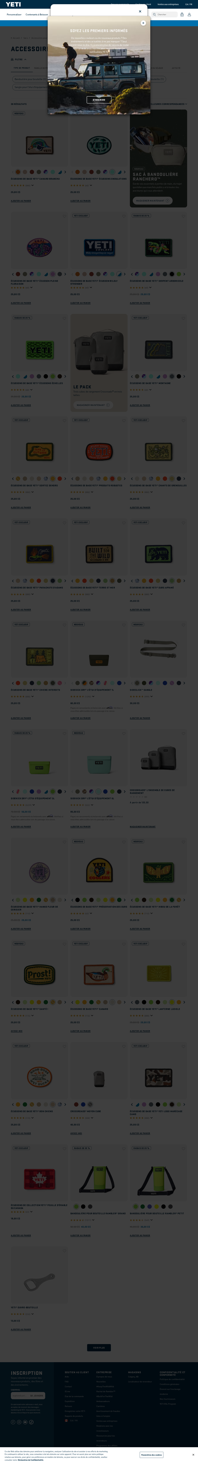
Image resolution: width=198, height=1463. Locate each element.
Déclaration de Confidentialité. (31, 1460)
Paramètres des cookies (151, 1455)
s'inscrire (99, 99)
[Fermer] (193, 1455)
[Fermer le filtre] (143, 23)
